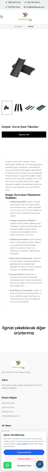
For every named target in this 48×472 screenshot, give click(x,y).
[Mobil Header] (1, 16)
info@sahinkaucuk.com (35, 7)
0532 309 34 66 (33, 2)
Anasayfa (18, 26)
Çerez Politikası (22, 444)
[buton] (7, 465)
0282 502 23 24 (14, 2)
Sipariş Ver (24, 134)
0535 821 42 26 (14, 7)
